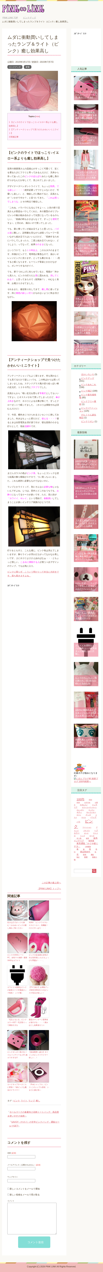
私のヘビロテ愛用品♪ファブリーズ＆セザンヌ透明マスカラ (86, 615)
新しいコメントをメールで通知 (25, 1189)
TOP (12, 18)
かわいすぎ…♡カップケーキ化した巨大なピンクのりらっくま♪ (86, 586)
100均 (80, 799)
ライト (24, 1101)
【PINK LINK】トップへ (49, 888)
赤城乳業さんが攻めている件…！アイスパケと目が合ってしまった (86, 742)
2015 (90, 799)
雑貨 (86, 857)
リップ (82, 836)
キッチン (91, 810)
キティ (79, 812)
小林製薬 (88, 846)
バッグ (93, 817)
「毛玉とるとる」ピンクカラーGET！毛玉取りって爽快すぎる (17, 1022)
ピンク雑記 (86, 391)
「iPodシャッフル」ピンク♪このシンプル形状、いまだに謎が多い (39, 1087)
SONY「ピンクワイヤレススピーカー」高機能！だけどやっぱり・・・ (38, 925)
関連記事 (14, 137)
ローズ (91, 836)
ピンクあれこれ (88, 384)
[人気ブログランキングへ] (80, 770)
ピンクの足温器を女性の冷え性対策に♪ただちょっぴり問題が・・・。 (39, 958)
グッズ (88, 815)
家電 (28, 67)
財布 (84, 855)
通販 (92, 854)
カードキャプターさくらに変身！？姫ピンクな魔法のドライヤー (17, 1087)
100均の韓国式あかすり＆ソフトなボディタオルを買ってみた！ (86, 713)
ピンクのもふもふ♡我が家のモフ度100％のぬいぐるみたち (86, 680)
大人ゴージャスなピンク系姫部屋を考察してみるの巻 (86, 350)
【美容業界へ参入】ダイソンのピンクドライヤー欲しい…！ (38, 1055)
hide (37, 116)
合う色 (79, 838)
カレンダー (80, 810)
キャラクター (91, 812)
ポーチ (86, 833)
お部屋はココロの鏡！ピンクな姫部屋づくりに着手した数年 (86, 330)
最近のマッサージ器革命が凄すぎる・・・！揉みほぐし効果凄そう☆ (38, 1022)
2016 (78, 802)
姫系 (87, 838)
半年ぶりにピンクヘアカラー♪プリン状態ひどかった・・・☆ (86, 301)
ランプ (31, 1101)
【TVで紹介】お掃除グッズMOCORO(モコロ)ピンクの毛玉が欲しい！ (39, 990)
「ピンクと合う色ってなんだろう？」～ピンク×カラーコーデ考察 (86, 175)
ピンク (16, 1101)
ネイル (83, 817)
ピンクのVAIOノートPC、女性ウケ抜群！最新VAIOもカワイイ (17, 958)
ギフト (79, 815)
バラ (78, 822)
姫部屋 (91, 841)
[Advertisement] (29, 606)
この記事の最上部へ (51, 883)
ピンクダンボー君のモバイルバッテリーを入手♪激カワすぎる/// (17, 1055)
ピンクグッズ (15, 67)
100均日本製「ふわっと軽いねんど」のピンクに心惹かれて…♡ (86, 464)
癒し (38, 1101)
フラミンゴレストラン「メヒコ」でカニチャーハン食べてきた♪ (86, 227)
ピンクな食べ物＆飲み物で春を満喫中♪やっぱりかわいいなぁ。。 (86, 556)
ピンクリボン (87, 421)
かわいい (83, 805)
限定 (78, 857)
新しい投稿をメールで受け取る (25, 1195)
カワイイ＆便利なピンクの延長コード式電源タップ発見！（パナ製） (17, 990)
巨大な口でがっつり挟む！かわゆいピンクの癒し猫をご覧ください (17, 925)
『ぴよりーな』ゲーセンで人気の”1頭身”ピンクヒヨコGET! (86, 140)
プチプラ (86, 831)
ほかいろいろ (87, 374)
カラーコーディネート (89, 807)
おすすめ (87, 802)
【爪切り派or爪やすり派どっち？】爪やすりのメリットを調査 (86, 523)
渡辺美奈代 (85, 852)
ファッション (86, 827)
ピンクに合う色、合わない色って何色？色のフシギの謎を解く (86, 190)
